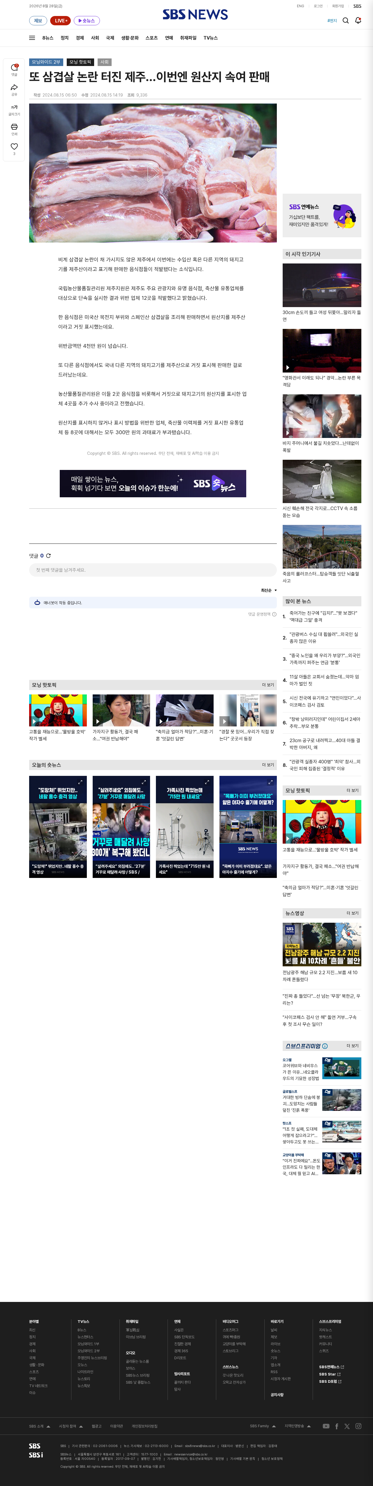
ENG (300, 6)
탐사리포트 (182, 1372)
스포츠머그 (230, 1330)
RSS (274, 1372)
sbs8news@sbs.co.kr (200, 1446)
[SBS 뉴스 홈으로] (195, 14)
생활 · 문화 (36, 1365)
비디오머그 (230, 1320)
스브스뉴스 (230, 1365)
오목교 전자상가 (234, 1382)
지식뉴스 (325, 1330)
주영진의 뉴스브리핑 (92, 1358)
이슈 (32, 1393)
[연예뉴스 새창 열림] (322, 215)
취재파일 (188, 38)
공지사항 (277, 1395)
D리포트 (180, 1358)
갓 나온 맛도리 (233, 1375)
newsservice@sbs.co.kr (190, 1454)
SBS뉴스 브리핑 (137, 1375)
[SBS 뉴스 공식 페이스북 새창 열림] (337, 1426)
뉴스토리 (84, 1379)
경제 (80, 38)
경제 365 (181, 1351)
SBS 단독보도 (184, 1337)
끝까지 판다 (182, 1382)
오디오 (131, 1351)
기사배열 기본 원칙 (242, 1459)
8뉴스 (48, 38)
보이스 (131, 1368)
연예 (169, 38)
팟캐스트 (325, 1337)
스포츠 (152, 38)
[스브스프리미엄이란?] (326, 1046)
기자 (274, 1358)
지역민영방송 (298, 1427)
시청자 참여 (71, 1427)
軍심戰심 (133, 1330)
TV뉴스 (210, 38)
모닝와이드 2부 (46, 62)
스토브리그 (230, 1351)
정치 (65, 38)
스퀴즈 (324, 1351)
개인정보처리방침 (144, 1426)
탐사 (177, 1389)
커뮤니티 (325, 1344)
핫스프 (287, 1123)
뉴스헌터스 (85, 1337)
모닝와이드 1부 (88, 1344)
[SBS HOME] (357, 6)
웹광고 (96, 1426)
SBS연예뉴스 (329, 1366)
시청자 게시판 (281, 1379)
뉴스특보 (84, 1386)
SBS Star (327, 1373)
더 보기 (266, 683)
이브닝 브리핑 (136, 1337)
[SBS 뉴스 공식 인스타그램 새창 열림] (358, 1426)
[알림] (358, 20)
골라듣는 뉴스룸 (137, 1361)
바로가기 (277, 1320)
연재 (177, 1320)
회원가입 (338, 6)
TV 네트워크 (38, 1386)
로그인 (318, 6)
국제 (110, 38)
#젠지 (332, 20)
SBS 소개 (39, 1427)
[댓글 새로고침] (48, 555)
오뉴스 (82, 1365)
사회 (95, 38)
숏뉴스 (275, 1351)
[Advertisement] (153, 648)
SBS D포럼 (328, 1381)
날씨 (274, 1330)
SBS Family (263, 1427)
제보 (274, 1337)
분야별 (34, 1320)
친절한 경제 (182, 1344)
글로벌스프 (290, 1092)
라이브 (275, 1344)
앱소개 (275, 1365)
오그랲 (287, 1060)
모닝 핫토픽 (80, 62)
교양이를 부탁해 (293, 1155)
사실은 (179, 1330)
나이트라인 (85, 1372)
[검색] (346, 20)
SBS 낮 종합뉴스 (138, 1382)
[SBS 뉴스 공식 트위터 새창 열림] (347, 1426)
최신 (32, 1330)
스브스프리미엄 (330, 1320)
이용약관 (116, 1426)
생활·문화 (130, 38)
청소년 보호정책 (272, 1459)
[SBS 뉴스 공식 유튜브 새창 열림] (326, 1426)
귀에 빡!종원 (231, 1337)
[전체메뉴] (32, 38)
